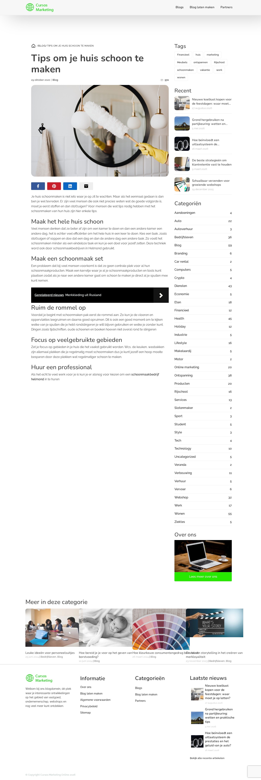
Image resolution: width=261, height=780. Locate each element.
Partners (226, 7)
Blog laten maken (202, 7)
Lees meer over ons (203, 576)
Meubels (182, 62)
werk (219, 70)
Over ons (85, 687)
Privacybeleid (88, 706)
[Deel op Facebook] (38, 186)
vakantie (205, 70)
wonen (181, 77)
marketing (213, 54)
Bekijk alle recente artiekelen (207, 758)
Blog (41, 45)
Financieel (183, 54)
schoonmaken (185, 70)
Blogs (180, 7)
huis (198, 54)
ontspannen (201, 62)
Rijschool (219, 62)
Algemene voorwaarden (95, 699)
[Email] (86, 186)
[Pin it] (54, 186)
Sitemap (85, 712)
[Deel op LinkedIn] (70, 186)
